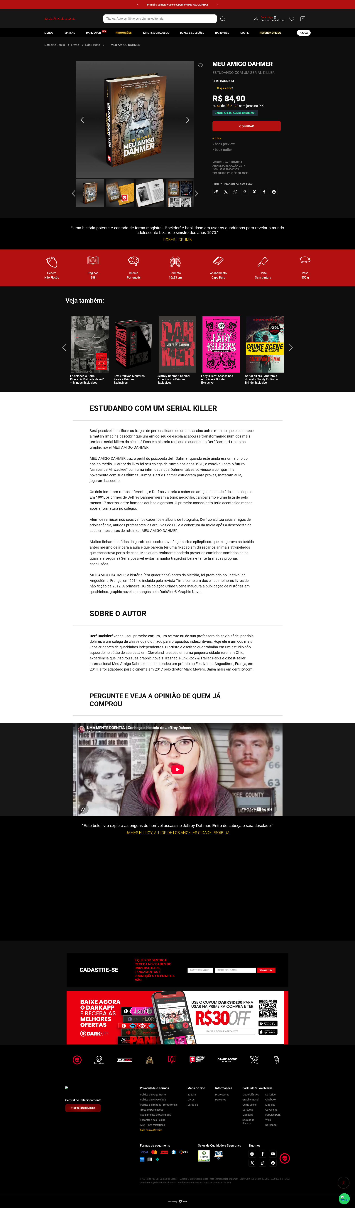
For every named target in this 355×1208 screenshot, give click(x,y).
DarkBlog (192, 1104)
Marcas (70, 32)
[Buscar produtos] (222, 18)
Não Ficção (92, 45)
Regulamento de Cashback (155, 1114)
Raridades (222, 32)
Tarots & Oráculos (156, 32)
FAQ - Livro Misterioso (152, 1124)
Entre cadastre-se (272, 20)
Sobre (244, 32)
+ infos (217, 138)
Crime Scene (249, 1104)
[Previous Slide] (137, 4)
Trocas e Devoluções (151, 1109)
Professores (222, 1094)
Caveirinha (271, 1109)
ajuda (304, 32)
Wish (268, 1119)
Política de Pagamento (153, 1094)
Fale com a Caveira (151, 1130)
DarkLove (247, 1109)
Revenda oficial (270, 32)
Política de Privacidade (153, 1099)
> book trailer (222, 150)
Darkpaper (271, 1124)
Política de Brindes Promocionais (159, 1104)
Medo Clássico (250, 1094)
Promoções (124, 32)
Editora (191, 1094)
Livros (48, 32)
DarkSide (270, 1094)
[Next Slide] (217, 4)
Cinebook (270, 1099)
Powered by (172, 1202)
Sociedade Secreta (248, 1121)
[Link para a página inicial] (56, 45)
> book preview (223, 144)
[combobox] (164, 18)
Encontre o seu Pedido (152, 1119)
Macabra (247, 1114)
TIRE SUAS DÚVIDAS (83, 1108)
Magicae (270, 1104)
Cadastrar (266, 970)
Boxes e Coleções (192, 32)
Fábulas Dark (272, 1114)
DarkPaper (93, 32)
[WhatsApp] (344, 1198)
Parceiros (220, 1099)
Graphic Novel (250, 1099)
